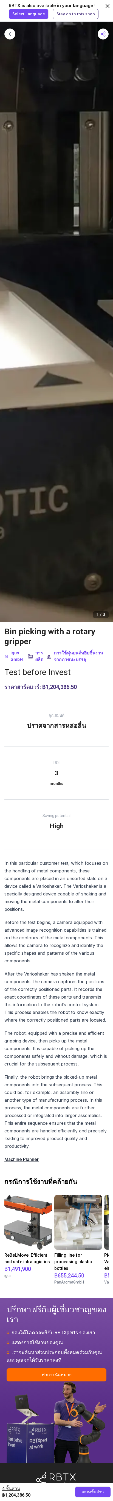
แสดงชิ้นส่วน (93, 1492)
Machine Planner (21, 1159)
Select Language (28, 14)
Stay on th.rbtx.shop (75, 14)
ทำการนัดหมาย (57, 1374)
